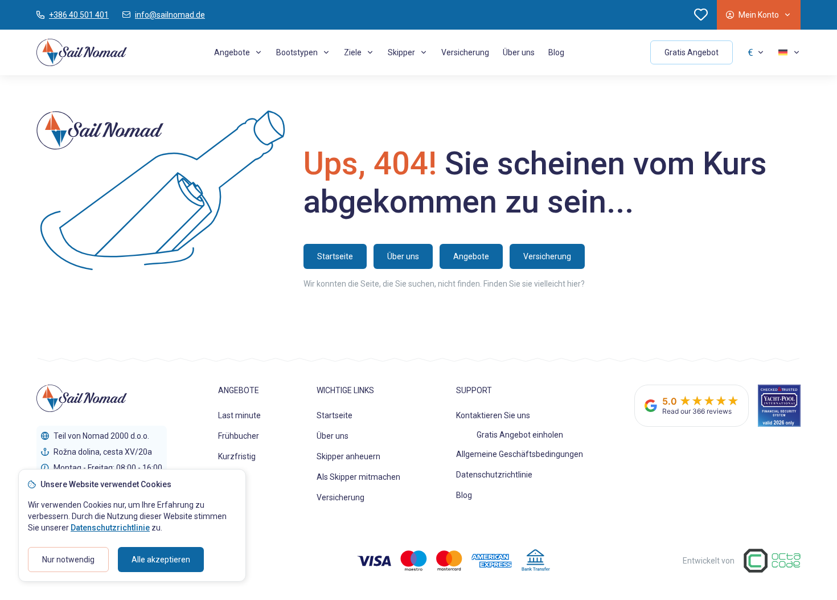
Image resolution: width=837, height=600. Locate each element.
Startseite (334, 415)
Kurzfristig (237, 456)
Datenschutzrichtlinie (494, 474)
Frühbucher (238, 435)
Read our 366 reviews (697, 411)
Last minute (239, 415)
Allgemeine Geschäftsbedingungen (519, 454)
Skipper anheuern (348, 456)
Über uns (519, 52)
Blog (556, 52)
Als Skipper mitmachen (358, 476)
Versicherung (465, 52)
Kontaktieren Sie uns (493, 415)
